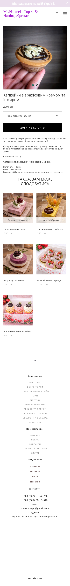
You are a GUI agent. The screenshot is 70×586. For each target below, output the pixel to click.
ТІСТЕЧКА (35, 400)
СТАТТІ (35, 453)
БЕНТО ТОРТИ (35, 387)
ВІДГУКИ (35, 440)
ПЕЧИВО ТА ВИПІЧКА (35, 409)
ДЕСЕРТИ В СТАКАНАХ (35, 413)
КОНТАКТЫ (35, 444)
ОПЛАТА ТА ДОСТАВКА (35, 449)
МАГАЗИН (35, 435)
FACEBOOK (35, 471)
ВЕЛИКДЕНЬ (35, 422)
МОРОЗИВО (35, 383)
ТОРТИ (35, 396)
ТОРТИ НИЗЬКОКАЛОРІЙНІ (35, 391)
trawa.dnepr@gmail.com (35, 508)
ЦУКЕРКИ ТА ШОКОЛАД (35, 418)
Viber (35, 476)
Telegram (35, 481)
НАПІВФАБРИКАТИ (35, 405)
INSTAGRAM (35, 466)
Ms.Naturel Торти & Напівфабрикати (20, 13)
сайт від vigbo (35, 578)
